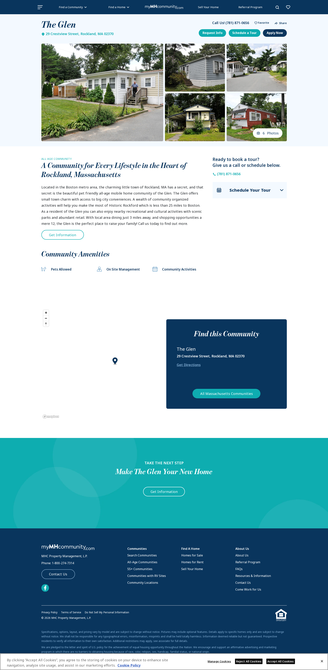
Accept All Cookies (280, 661)
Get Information (62, 235)
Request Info (212, 33)
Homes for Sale (192, 555)
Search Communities (142, 555)
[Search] (277, 7)
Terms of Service (71, 612)
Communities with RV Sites (146, 576)
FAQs (239, 569)
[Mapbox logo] (51, 416)
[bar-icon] (40, 7)
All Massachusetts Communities (226, 393)
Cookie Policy (128, 665)
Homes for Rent (192, 562)
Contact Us (58, 574)
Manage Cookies (219, 661)
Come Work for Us (248, 589)
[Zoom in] (46, 312)
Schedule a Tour (244, 33)
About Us (241, 555)
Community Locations (142, 583)
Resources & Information (253, 576)
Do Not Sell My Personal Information (107, 612)
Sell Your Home (208, 7)
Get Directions (189, 364)
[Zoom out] (46, 318)
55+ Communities (139, 569)
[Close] (322, 661)
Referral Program (250, 7)
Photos (271, 133)
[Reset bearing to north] (46, 323)
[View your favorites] (288, 7)
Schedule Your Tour (250, 190)
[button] (260, 22)
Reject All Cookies (249, 661)
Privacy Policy (49, 612)
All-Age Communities (142, 562)
